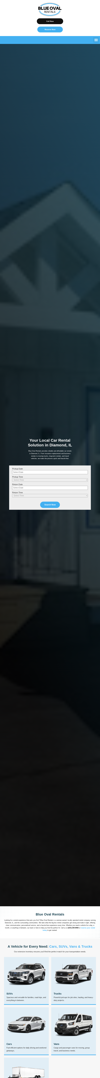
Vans (56, 1044)
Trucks (57, 993)
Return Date (17, 484)
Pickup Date (17, 469)
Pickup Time (17, 477)
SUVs (9, 993)
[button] (96, 40)
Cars (9, 1044)
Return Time (17, 493)
